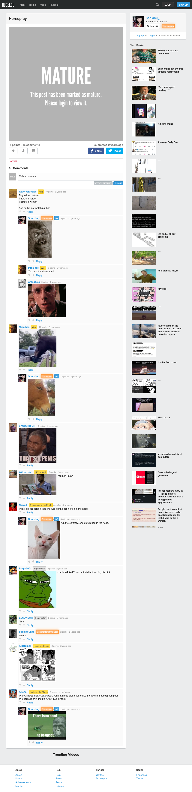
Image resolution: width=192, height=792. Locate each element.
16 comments (31, 145)
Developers (102, 778)
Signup (183, 4)
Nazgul (23, 505)
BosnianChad (26, 631)
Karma (18, 778)
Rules (59, 778)
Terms (59, 782)
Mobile (18, 786)
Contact (100, 775)
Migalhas (33, 267)
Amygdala (34, 281)
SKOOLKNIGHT (28, 425)
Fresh (43, 4)
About (18, 775)
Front (22, 4)
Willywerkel (25, 472)
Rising (32, 4)
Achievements (23, 782)
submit (118, 183)
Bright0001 (25, 568)
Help (58, 775)
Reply (30, 211)
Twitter (139, 778)
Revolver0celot (27, 191)
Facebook (141, 775)
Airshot (23, 691)
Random (54, 4)
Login (167, 4)
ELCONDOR (26, 617)
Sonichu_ (33, 218)
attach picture (103, 183)
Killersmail (25, 645)
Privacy (60, 786)
